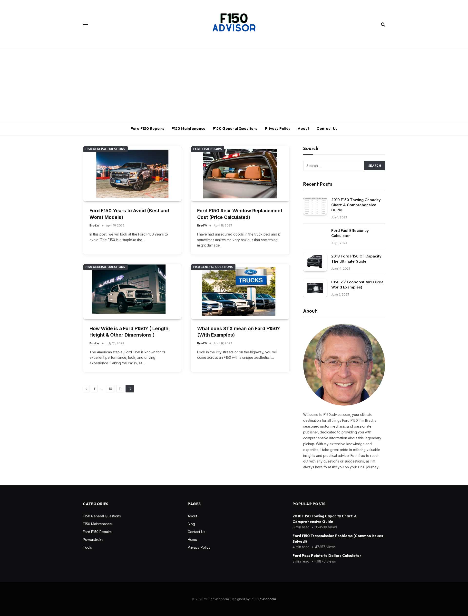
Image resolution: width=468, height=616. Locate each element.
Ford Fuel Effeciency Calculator (350, 233)
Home (192, 539)
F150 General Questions (235, 128)
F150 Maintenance (188, 128)
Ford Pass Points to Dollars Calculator (326, 555)
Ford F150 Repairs (147, 128)
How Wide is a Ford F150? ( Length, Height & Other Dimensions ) (129, 332)
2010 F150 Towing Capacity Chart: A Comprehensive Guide (356, 204)
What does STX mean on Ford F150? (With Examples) (238, 332)
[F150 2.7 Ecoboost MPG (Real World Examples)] (315, 288)
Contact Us (327, 128)
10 (110, 388)
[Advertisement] (234, 85)
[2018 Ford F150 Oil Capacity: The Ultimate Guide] (315, 262)
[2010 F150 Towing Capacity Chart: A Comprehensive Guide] (315, 206)
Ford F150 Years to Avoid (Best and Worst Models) (129, 214)
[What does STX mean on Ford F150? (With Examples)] (240, 291)
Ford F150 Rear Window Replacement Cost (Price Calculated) (239, 214)
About (304, 128)
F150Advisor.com (263, 599)
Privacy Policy (277, 128)
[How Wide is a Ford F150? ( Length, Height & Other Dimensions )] (132, 291)
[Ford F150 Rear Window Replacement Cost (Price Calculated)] (240, 173)
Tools (87, 547)
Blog (191, 524)
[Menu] (85, 24)
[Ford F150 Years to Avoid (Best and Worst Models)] (132, 173)
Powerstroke (93, 539)
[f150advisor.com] (234, 24)
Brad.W (94, 225)
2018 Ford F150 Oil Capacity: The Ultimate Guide (356, 259)
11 (120, 388)
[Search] (382, 24)
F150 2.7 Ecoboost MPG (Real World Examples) (357, 284)
